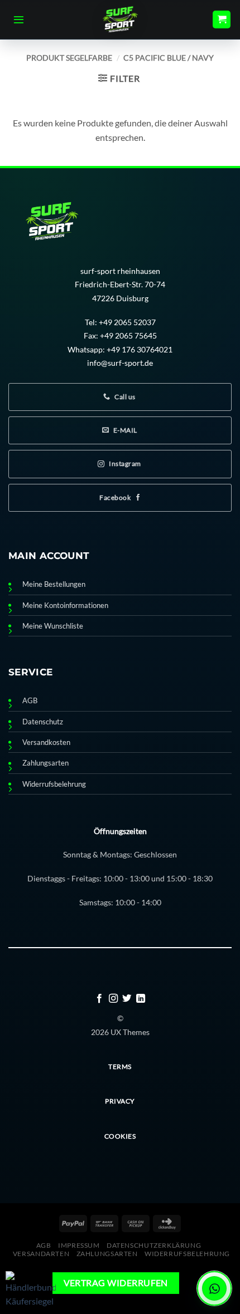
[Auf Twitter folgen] (126, 999)
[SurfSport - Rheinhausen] (120, 19)
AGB (29, 701)
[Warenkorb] (222, 20)
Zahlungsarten (45, 763)
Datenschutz (42, 722)
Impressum (79, 1245)
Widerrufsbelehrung (54, 784)
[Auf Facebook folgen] (99, 999)
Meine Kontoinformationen (65, 605)
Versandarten (41, 1253)
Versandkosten (46, 742)
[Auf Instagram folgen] (113, 999)
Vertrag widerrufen (116, 1283)
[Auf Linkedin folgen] (140, 999)
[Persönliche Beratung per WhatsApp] (214, 1288)
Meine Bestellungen (53, 584)
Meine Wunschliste (52, 626)
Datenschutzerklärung (154, 1245)
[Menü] (18, 19)
